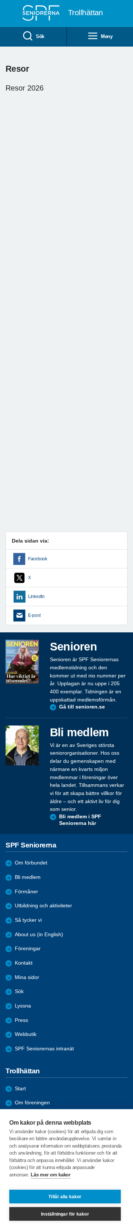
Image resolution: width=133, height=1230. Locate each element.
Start (20, 1088)
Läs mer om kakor (50, 1175)
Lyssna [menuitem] (23, 1006)
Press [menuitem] (21, 1020)
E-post (34, 615)
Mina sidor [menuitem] (27, 977)
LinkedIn (36, 596)
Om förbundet (31, 863)
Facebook (37, 559)
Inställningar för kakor (65, 1214)
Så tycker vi (28, 920)
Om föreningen (32, 1102)
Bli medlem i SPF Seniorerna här (80, 820)
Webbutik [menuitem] (26, 1034)
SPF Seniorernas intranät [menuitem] (44, 1048)
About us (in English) (39, 934)
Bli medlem (28, 877)
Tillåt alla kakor (64, 1196)
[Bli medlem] (22, 745)
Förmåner (26, 891)
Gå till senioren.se (82, 707)
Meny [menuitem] (107, 36)
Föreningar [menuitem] (28, 948)
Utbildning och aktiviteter (43, 905)
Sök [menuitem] (40, 36)
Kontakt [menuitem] (24, 963)
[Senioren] (22, 661)
